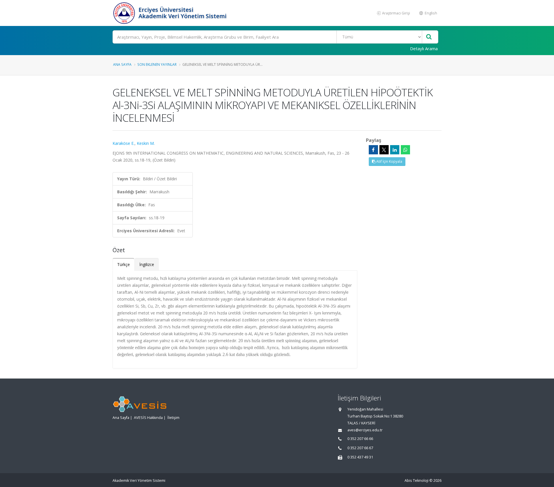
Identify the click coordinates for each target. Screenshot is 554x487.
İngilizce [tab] (146, 264)
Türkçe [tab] (123, 264)
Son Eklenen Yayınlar (157, 64)
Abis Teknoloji (416, 480)
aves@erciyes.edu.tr (365, 430)
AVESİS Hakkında (148, 417)
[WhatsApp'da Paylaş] (405, 149)
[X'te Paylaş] (384, 149)
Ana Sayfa (122, 64)
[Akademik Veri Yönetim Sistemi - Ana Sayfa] (125, 13)
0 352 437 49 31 (360, 457)
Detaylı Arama (424, 48)
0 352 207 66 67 (360, 447)
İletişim (173, 417)
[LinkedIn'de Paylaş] (394, 149)
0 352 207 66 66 (360, 438)
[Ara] (428, 37)
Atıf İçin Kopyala (388, 161)
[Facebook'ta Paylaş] (373, 149)
